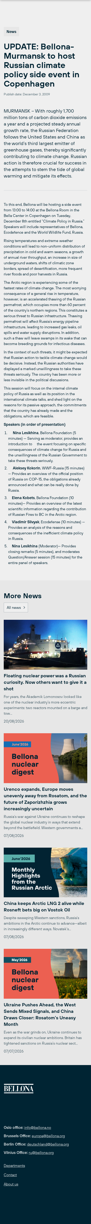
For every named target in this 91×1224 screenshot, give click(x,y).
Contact (10, 1175)
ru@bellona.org (41, 1152)
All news (14, 607)
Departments (14, 1165)
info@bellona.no (37, 1127)
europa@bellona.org (48, 1136)
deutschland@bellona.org (48, 1144)
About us (11, 1184)
